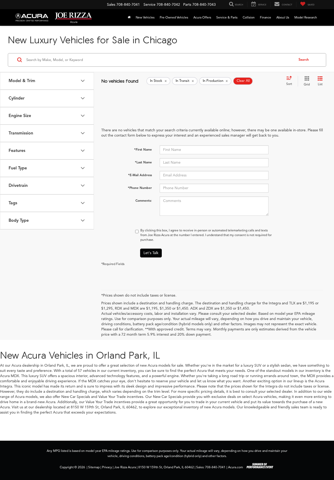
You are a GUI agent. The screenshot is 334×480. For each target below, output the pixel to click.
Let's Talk (151, 253)
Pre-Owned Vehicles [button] (174, 17)
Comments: (143, 200)
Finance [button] (265, 17)
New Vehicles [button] (145, 17)
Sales (111, 4)
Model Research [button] (305, 17)
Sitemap (94, 467)
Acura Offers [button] (202, 17)
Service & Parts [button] (226, 17)
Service (150, 4)
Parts (187, 4)
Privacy (107, 467)
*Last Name (143, 162)
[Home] (129, 17)
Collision (249, 17)
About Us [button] (282, 17)
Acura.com (235, 467)
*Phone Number (140, 188)
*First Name (143, 149)
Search (304, 60)
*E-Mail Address (140, 175)
